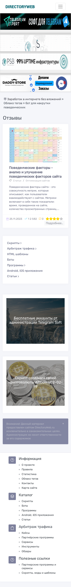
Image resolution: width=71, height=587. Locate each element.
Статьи (17, 180)
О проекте (28, 464)
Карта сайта (29, 487)
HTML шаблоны (17, 254)
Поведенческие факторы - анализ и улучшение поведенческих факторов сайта (35, 172)
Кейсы (26, 532)
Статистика (29, 474)
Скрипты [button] (13, 243)
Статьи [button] (12, 276)
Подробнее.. (54, 223)
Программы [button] (15, 265)
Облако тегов (30, 478)
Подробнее (35, 321)
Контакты (28, 483)
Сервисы (27, 542)
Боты (10, 259)
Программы (29, 510)
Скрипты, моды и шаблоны (39, 572)
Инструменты (30, 546)
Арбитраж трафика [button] (20, 248)
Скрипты (27, 501)
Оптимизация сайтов (38, 180)
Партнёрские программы (38, 537)
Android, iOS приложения (25, 270)
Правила (27, 469)
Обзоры (26, 551)
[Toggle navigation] (60, 6)
